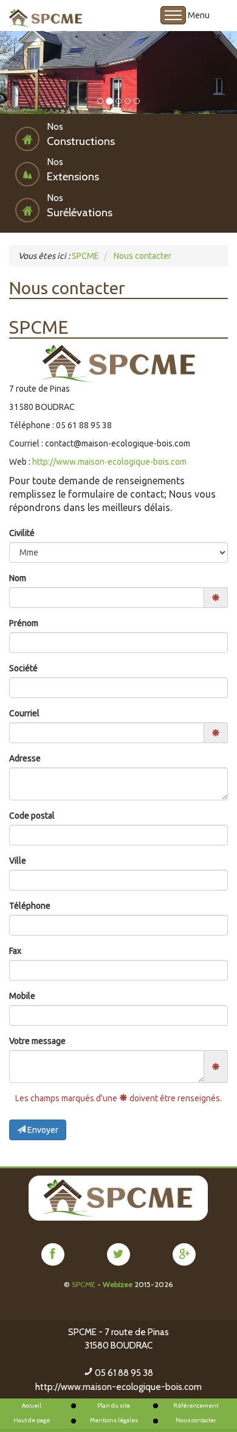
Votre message (37, 1041)
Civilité (22, 533)
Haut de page (31, 1420)
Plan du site (113, 1405)
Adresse (25, 758)
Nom (17, 578)
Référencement (195, 1405)
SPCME (83, 1284)
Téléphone (29, 906)
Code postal (32, 815)
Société (23, 668)
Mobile (22, 996)
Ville (17, 861)
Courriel (24, 713)
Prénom (23, 623)
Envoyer (42, 1130)
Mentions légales (114, 1420)
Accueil (31, 1405)
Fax (15, 951)
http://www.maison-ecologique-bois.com (109, 462)
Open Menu (173, 15)
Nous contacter (196, 1420)
